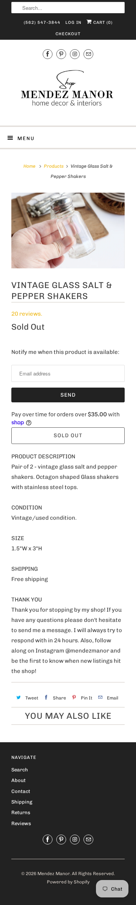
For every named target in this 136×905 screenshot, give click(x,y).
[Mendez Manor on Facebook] (48, 54)
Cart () (102, 22)
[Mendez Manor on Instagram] (75, 54)
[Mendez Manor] (68, 91)
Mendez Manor (53, 873)
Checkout (68, 33)
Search (19, 770)
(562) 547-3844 (42, 22)
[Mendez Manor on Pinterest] (61, 54)
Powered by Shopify (68, 882)
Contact (20, 791)
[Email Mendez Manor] (88, 54)
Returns (20, 812)
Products (53, 166)
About (18, 780)
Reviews (21, 823)
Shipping (21, 802)
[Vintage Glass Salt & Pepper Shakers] (68, 230)
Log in (73, 22)
